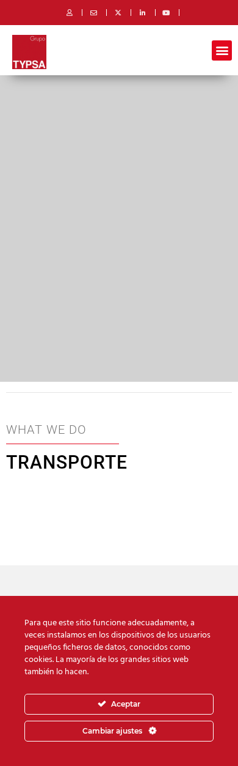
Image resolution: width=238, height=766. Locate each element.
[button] (222, 50)
